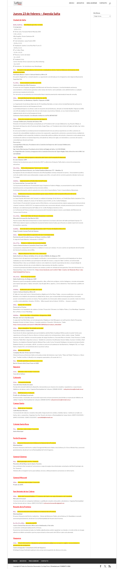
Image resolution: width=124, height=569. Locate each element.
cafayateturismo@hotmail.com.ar (73, 389)
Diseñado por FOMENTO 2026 (60, 566)
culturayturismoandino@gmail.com (54, 503)
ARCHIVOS (80, 3)
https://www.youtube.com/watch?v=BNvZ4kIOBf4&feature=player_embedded (37, 324)
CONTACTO (103, 3)
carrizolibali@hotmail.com (45, 417)
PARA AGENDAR (92, 3)
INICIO (71, 3)
